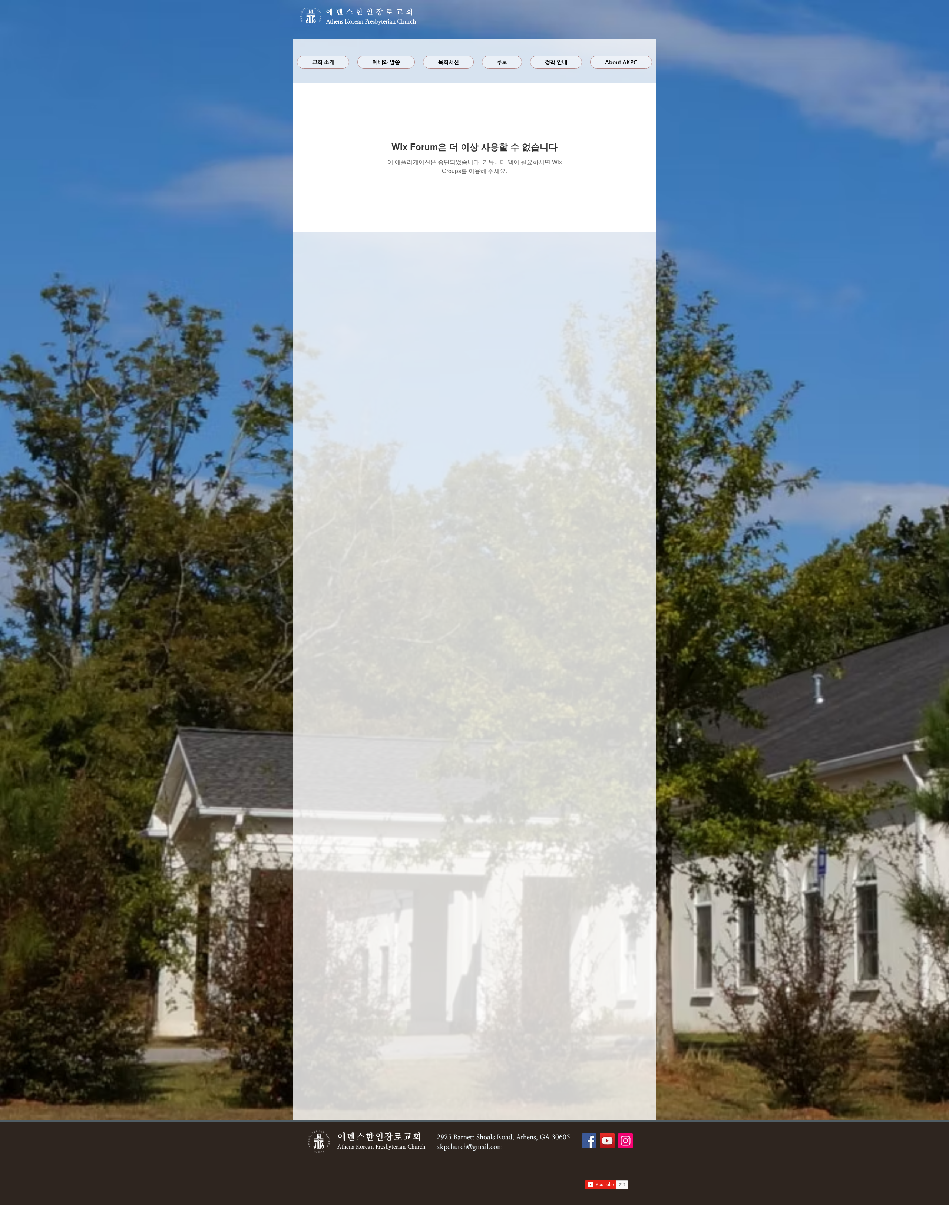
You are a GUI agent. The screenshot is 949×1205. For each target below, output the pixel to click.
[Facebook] (589, 1140)
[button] (386, 62)
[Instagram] (625, 1140)
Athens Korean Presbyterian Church (371, 21)
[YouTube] (607, 1140)
